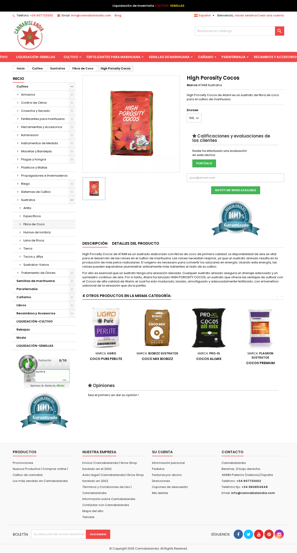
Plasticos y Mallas (34, 167)
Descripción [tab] (94, 243)
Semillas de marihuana (169, 57)
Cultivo (71, 57)
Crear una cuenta (270, 15)
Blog (118, 15)
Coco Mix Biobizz (157, 358)
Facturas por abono (167, 475)
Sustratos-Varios (36, 264)
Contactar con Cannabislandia (105, 505)
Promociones (23, 463)
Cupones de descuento (170, 487)
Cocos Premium (260, 363)
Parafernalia (233, 57)
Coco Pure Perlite (106, 358)
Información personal (168, 463)
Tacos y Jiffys (33, 256)
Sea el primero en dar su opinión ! (113, 395)
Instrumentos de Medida (39, 143)
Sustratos (28, 200)
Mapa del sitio (92, 511)
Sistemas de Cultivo (36, 192)
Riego (25, 183)
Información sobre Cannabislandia (108, 499)
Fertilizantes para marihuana (113, 57)
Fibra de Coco (34, 224)
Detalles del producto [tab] (135, 243)
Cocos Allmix (209, 358)
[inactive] (44, 371)
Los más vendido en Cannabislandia (40, 481)
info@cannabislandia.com (91, 15)
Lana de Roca (33, 240)
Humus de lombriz (37, 232)
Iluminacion (30, 135)
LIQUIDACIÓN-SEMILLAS (35, 57)
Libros (21, 305)
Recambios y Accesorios (35, 313)
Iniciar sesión (244, 15)
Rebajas (23, 329)
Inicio (18, 78)
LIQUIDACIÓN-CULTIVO (34, 321)
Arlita (27, 208)
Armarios (28, 94)
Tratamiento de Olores (38, 273)
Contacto (232, 452)
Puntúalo (204, 163)
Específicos (32, 216)
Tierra (27, 248)
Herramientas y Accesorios (41, 127)
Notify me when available (235, 190)
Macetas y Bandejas (36, 151)
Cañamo (205, 57)
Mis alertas (160, 493)
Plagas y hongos (33, 159)
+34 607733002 (41, 15)
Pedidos (158, 469)
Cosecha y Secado (35, 111)
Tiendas (88, 517)
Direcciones (161, 481)
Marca (192, 85)
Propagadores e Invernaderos (44, 175)
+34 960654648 (255, 487)
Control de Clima (34, 102)
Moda (21, 337)
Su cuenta (162, 452)
